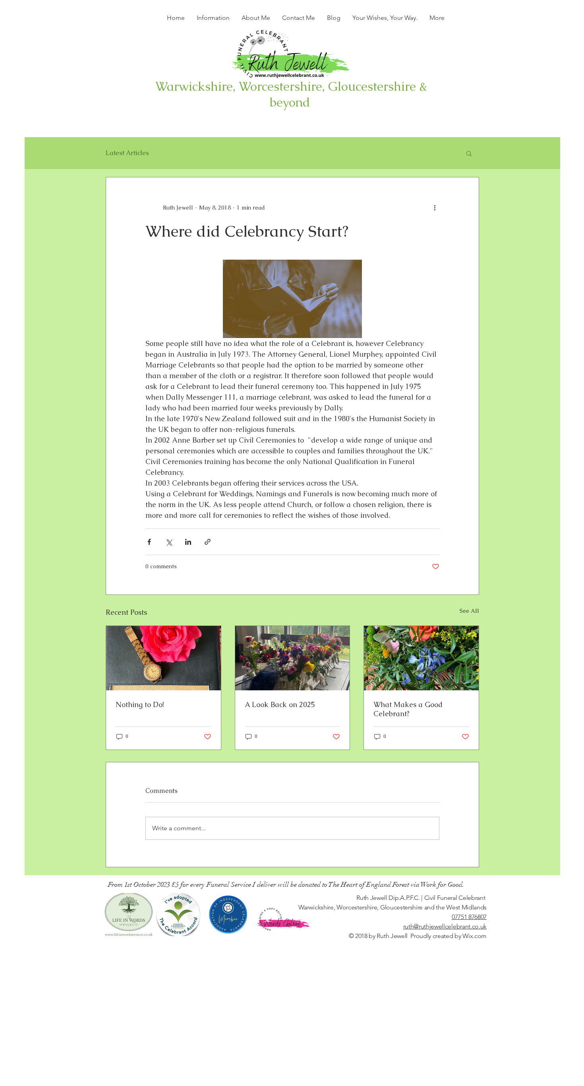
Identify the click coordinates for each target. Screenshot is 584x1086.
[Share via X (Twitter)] (168, 542)
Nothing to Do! (140, 704)
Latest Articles (127, 153)
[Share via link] (207, 542)
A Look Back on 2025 (280, 704)
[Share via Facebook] (149, 542)
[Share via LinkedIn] (188, 542)
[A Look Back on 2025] (292, 658)
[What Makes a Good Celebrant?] (421, 658)
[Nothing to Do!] (163, 658)
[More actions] (434, 207)
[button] (469, 153)
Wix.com (474, 936)
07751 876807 (469, 917)
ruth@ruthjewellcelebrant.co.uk (445, 926)
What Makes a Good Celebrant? (408, 709)
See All (469, 610)
